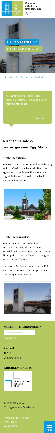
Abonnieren (10, 338)
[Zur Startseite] (27, 9)
